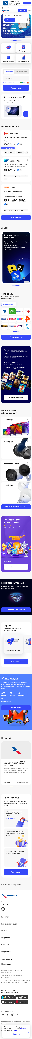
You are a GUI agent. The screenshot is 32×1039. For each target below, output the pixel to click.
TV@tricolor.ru (23, 982)
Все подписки (16, 217)
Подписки (5, 938)
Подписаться (16, 872)
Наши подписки (9, 126)
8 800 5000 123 (7, 904)
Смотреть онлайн (16, 397)
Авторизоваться (10, 818)
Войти (21, 10)
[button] (29, 917)
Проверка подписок (21, 71)
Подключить (16, 707)
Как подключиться (9, 924)
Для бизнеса (6, 959)
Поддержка (6, 952)
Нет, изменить (22, 20)
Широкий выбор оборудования (9, 411)
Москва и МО (6, 7)
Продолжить (16, 88)
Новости (5, 738)
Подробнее (28, 37)
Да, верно (10, 20)
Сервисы (5, 945)
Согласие (23, 1028)
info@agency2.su (6, 972)
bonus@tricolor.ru (6, 977)
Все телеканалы (16, 337)
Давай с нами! (16, 567)
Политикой (17, 1030)
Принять (16, 1034)
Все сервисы (16, 662)
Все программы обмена (16, 610)
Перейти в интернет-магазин (16, 507)
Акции (4, 227)
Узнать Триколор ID (8, 83)
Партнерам (6, 964)
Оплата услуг (9, 71)
